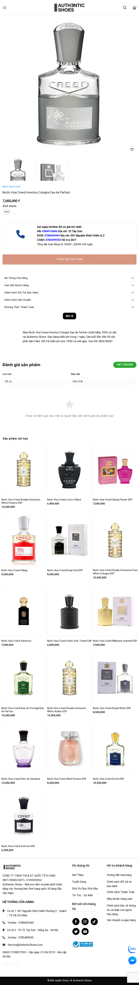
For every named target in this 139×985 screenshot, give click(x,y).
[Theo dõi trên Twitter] (76, 922)
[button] (5, 7)
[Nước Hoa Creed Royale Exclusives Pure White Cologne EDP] (115, 531)
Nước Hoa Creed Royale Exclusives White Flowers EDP (20, 492)
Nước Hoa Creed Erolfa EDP (108, 769)
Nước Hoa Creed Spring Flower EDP (112, 490)
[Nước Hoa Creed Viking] (24, 531)
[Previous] (9, 84)
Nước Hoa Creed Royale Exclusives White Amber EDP (66, 700)
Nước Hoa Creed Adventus (16, 631)
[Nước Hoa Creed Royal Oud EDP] (69, 531)
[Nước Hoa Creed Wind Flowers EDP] (69, 739)
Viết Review (125, 355)
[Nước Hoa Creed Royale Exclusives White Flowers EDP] (24, 460)
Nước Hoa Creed (11, 177)
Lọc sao (7, 364)
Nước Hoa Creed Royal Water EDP (112, 699)
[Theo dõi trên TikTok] (94, 912)
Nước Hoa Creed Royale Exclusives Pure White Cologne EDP (115, 562)
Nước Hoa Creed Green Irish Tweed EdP (69, 631)
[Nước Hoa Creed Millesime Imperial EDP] (115, 601)
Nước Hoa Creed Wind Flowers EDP (66, 769)
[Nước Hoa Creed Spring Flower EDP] (115, 460)
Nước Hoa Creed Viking (14, 561)
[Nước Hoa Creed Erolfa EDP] (115, 739)
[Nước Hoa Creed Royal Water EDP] (115, 669)
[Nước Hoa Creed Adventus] (24, 601)
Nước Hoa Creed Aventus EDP (18, 836)
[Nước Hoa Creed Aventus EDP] (24, 807)
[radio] (6, 202)
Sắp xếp (75, 364)
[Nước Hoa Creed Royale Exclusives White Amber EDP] (69, 669)
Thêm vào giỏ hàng (69, 250)
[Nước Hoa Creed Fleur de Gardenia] (24, 739)
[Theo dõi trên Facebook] (76, 912)
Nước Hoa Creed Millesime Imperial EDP (115, 631)
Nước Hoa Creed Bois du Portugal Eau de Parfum (22, 700)
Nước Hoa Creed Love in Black (64, 490)
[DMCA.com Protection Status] (11, 955)
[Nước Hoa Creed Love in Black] (69, 460)
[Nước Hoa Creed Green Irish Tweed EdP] (69, 601)
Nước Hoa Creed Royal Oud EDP (65, 561)
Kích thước (10, 197)
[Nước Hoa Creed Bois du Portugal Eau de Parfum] (24, 669)
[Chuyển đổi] (133, 269)
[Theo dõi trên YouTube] (85, 922)
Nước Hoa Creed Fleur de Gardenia (20, 769)
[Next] (129, 84)
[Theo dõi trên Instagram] (85, 912)
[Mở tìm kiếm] (125, 7)
